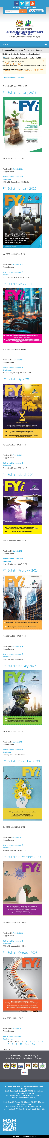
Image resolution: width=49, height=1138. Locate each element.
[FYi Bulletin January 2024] (22, 697)
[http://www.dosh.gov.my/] (35, 1065)
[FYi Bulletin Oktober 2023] (22, 984)
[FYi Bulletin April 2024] (22, 411)
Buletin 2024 (18, 360)
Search (23, 11)
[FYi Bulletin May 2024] (22, 315)
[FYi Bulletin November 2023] (22, 888)
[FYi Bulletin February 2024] (22, 602)
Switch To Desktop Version (24, 1137)
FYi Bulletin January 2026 (20, 92)
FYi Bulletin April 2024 (18, 379)
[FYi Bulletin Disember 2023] (22, 793)
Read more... (8, 179)
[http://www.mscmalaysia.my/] (21, 1065)
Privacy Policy (15, 1055)
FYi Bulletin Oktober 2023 (20, 952)
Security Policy (30, 1055)
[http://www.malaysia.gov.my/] (6, 1065)
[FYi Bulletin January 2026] (22, 124)
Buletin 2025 (18, 264)
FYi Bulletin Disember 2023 (21, 761)
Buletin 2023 (18, 837)
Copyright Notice (13, 1058)
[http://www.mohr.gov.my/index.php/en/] (28, 1065)
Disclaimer (28, 1058)
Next (27, 1044)
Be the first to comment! (13, 177)
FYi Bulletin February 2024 (21, 570)
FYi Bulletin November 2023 (22, 857)
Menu (5, 44)
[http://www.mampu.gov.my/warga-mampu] (24, 1072)
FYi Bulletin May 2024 (17, 284)
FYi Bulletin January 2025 (20, 188)
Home (5, 57)
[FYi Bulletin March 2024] (22, 506)
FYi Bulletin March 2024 (19, 474)
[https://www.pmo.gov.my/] (14, 1065)
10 (21, 1044)
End (33, 1044)
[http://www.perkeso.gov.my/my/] (42, 1065)
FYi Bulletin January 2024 (20, 666)
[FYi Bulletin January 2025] (22, 220)
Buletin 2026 (18, 169)
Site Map (38, 1058)
